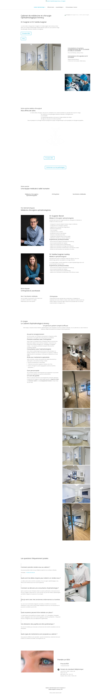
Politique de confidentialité (79, 689)
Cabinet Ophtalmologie (39, 7)
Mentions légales (79, 687)
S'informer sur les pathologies (55, 167)
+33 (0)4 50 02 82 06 (30, 572)
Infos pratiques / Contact (71, 7)
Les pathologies (59, 7)
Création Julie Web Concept (80, 691)
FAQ (23, 38)
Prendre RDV (26, 33)
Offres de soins (50, 7)
